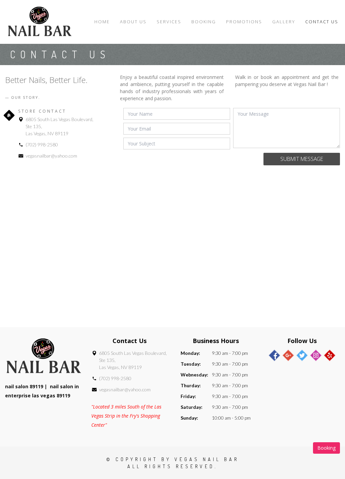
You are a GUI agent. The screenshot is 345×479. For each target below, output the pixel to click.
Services (169, 22)
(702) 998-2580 (42, 144)
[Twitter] (302, 355)
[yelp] (330, 355)
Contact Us (321, 22)
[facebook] (274, 355)
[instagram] (316, 355)
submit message (301, 159)
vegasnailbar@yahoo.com (51, 156)
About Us (133, 22)
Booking (203, 22)
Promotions (244, 22)
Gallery (283, 22)
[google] (288, 355)
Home (102, 22)
